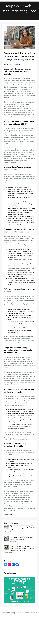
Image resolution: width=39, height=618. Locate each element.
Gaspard (17, 64)
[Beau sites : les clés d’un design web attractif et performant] (6, 538)
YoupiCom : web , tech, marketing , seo (19, 8)
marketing (8, 514)
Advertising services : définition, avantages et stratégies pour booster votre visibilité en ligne (22, 548)
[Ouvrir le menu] (19, 18)
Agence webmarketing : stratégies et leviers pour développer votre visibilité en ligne (22, 528)
